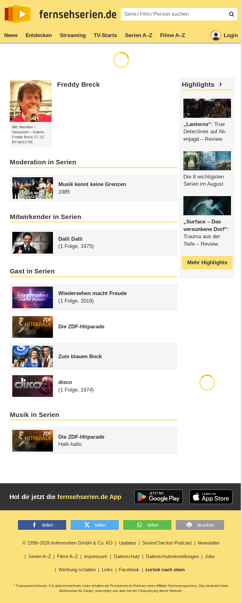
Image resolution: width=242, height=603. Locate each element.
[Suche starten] (231, 14)
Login (231, 35)
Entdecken (39, 35)
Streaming (73, 35)
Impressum (95, 556)
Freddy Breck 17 (25, 137)
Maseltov (26, 127)
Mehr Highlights (207, 263)
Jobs (210, 556)
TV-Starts (105, 35)
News (11, 35)
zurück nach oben (165, 569)
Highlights (198, 84)
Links (107, 569)
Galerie (38, 132)
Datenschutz (127, 556)
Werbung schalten (77, 569)
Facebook (129, 569)
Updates (127, 542)
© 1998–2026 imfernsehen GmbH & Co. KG (67, 542)
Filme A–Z (172, 35)
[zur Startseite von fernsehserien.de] (17, 14)
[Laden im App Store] (211, 497)
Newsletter (209, 542)
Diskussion (20, 132)
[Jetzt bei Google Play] (158, 497)
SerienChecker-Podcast (167, 542)
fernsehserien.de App (89, 496)
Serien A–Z (138, 35)
